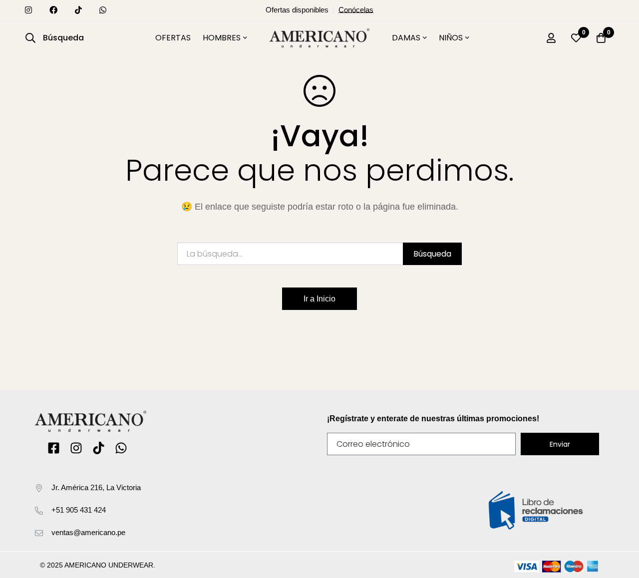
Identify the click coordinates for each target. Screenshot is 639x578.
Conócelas (355, 10)
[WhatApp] (121, 448)
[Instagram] (76, 448)
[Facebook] (53, 448)
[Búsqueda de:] (319, 254)
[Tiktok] (98, 448)
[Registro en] (551, 37)
